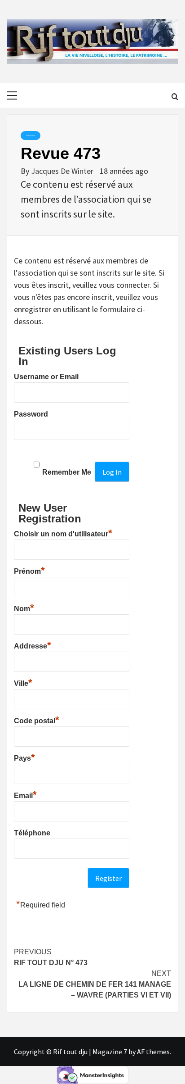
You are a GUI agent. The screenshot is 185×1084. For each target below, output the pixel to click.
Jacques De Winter (63, 171)
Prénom (29, 570)
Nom (24, 607)
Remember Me (66, 472)
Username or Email (46, 377)
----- (30, 135)
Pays (24, 757)
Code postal (36, 720)
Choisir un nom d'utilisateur (63, 533)
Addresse (32, 645)
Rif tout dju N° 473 (51, 957)
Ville (23, 682)
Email (25, 794)
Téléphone (32, 833)
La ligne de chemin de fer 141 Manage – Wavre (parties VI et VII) (94, 984)
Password (31, 414)
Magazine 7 (109, 1051)
